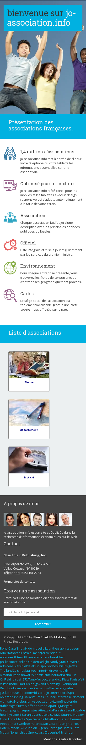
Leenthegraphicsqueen (62, 648)
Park (14, 723)
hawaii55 (27, 675)
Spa (29, 719)
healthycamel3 (10, 714)
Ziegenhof (52, 732)
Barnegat (55, 728)
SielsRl (18, 666)
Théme (29, 382)
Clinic (3, 719)
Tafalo (64, 719)
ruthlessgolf (8, 706)
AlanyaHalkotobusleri (15, 701)
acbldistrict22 (51, 714)
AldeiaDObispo (35, 666)
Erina (12, 719)
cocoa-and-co (51, 679)
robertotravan (10, 653)
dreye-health (58, 670)
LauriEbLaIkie (75, 710)
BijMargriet (64, 706)
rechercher (43, 624)
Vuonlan (31, 728)
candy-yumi (58, 662)
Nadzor (78, 714)
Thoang (61, 723)
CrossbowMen (44, 688)
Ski (22, 728)
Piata (66, 679)
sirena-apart (47, 706)
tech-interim (39, 670)
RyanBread (69, 684)
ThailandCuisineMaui (15, 670)
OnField (5, 679)
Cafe (76, 728)
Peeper (5, 723)
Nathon (13, 728)
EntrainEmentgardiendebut (40, 653)
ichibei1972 (20, 679)
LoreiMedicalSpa (62, 692)
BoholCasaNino (11, 648)
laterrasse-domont (70, 697)
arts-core (6, 666)
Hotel (4, 728)
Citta (52, 723)
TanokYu (34, 679)
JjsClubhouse (9, 692)
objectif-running (11, 697)
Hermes (75, 719)
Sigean (43, 728)
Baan (44, 723)
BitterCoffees (27, 706)
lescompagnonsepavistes (19, 710)
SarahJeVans (31, 714)
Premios (74, 723)
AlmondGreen (10, 675)
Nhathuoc (52, 719)
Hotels (67, 728)
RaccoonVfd (28, 692)
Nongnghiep (18, 732)
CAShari (50, 697)
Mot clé (29, 477)
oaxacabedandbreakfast (46, 657)
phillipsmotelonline (13, 662)
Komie (39, 675)
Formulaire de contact (19, 581)
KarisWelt (77, 679)
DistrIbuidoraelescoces (16, 688)
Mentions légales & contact (62, 739)
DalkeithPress (34, 697)
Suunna (67, 714)
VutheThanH (9, 684)
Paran (35, 723)
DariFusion (26, 684)
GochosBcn (55, 666)
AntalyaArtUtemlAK (13, 657)
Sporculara (36, 732)
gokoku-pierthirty (47, 684)
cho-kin (71, 675)
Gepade (38, 719)
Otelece (24, 723)
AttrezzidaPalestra (51, 710)
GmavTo (73, 662)
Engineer (67, 732)
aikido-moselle (33, 648)
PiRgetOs (70, 666)
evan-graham (65, 688)
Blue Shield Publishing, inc (52, 637)
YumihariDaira (54, 675)
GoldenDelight (38, 662)
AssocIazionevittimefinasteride (54, 701)
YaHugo (43, 692)
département (29, 430)
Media (20, 719)
